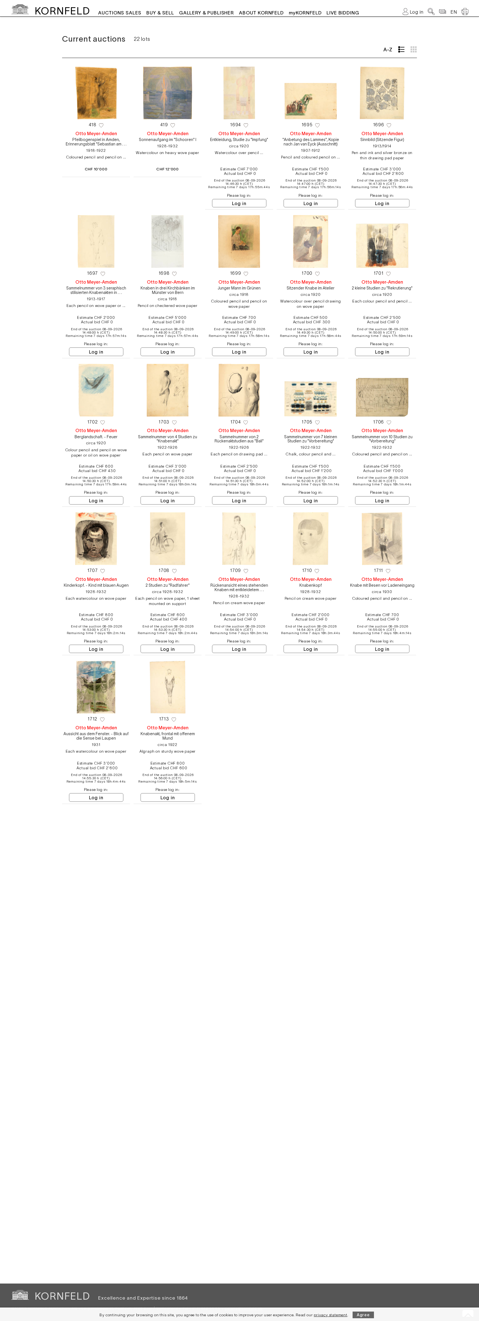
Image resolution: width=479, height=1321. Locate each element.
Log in (239, 203)
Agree (363, 1315)
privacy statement (330, 1315)
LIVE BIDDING (343, 12)
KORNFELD (62, 10)
